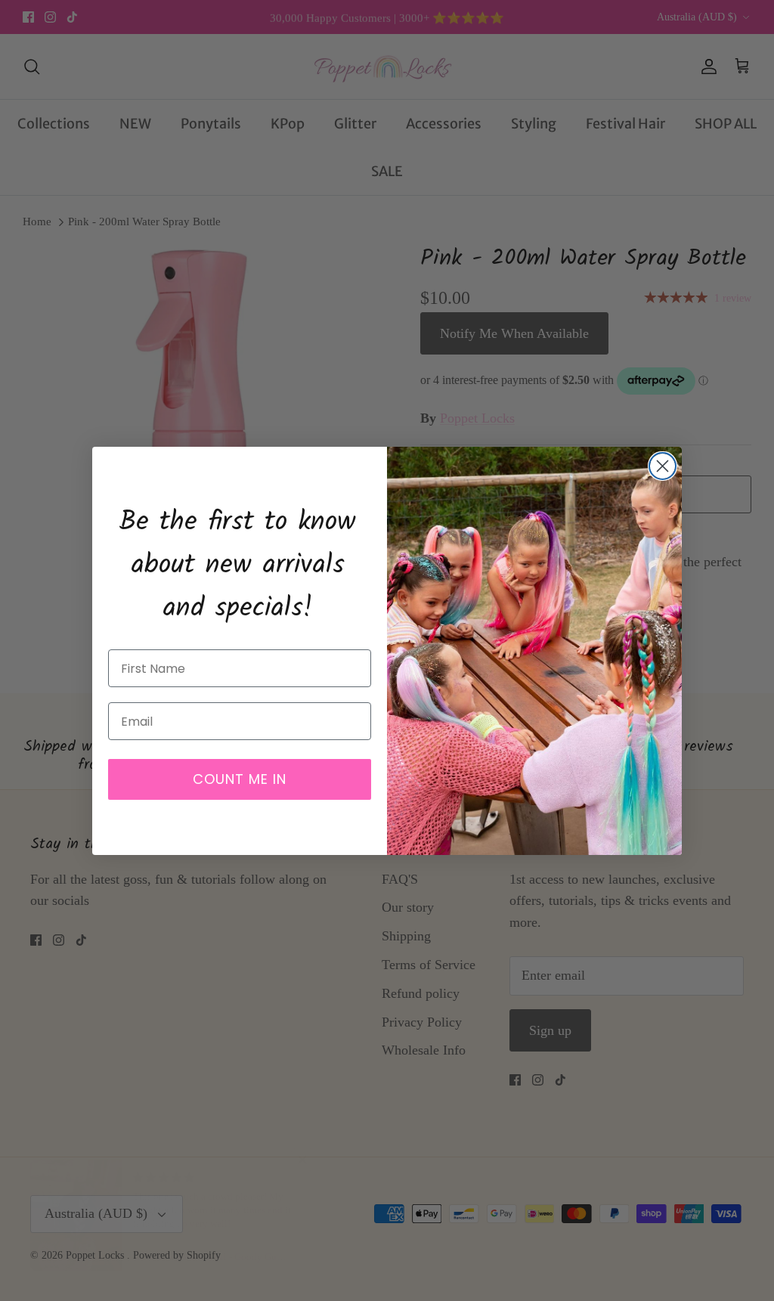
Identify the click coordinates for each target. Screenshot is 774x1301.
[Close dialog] (662, 466)
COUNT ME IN (239, 779)
